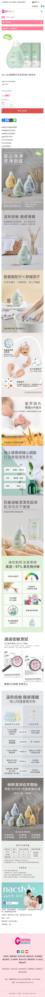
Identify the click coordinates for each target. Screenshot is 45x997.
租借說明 (22, 969)
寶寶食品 (29, 956)
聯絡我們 (22, 962)
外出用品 (39, 959)
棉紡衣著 (21, 956)
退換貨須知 (22, 972)
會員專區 (35, 6)
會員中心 (36, 2)
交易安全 (14, 969)
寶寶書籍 (30, 959)
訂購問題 (30, 969)
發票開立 (39, 969)
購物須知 (5, 969)
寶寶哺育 (13, 956)
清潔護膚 (38, 956)
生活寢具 (14, 959)
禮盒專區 (5, 959)
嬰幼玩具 (22, 959)
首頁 (6, 28)
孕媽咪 (5, 956)
